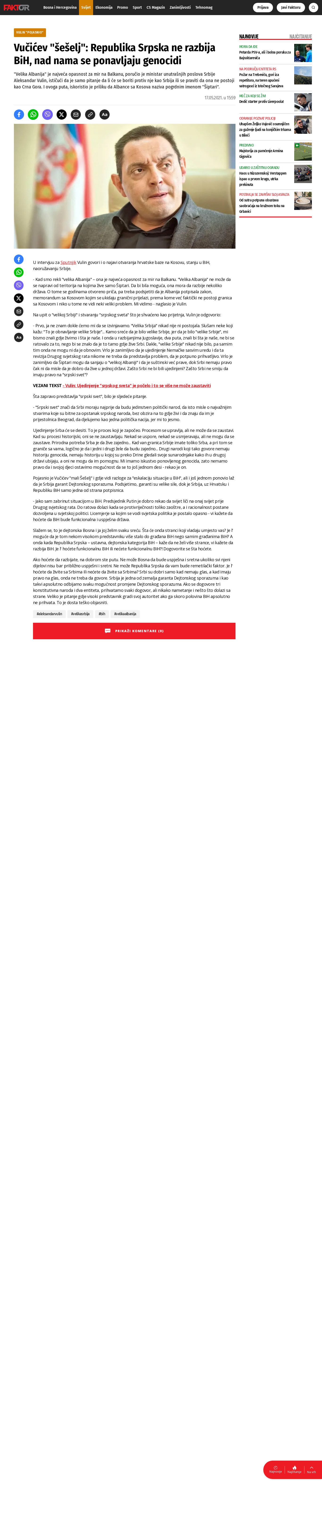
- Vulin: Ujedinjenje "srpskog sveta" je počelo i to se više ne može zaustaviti (137, 385)
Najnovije (275, 1472)
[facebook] (19, 114)
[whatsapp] (33, 114)
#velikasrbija (80, 613)
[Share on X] (62, 114)
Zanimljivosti (180, 7)
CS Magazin (156, 7)
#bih (102, 613)
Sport (137, 7)
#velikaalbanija (125, 613)
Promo (122, 7)
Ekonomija (103, 7)
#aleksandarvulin (49, 613)
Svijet (86, 7)
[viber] (47, 114)
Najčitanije (294, 1472)
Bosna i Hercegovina (60, 7)
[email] (75, 114)
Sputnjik (68, 262)
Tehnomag (203, 7)
